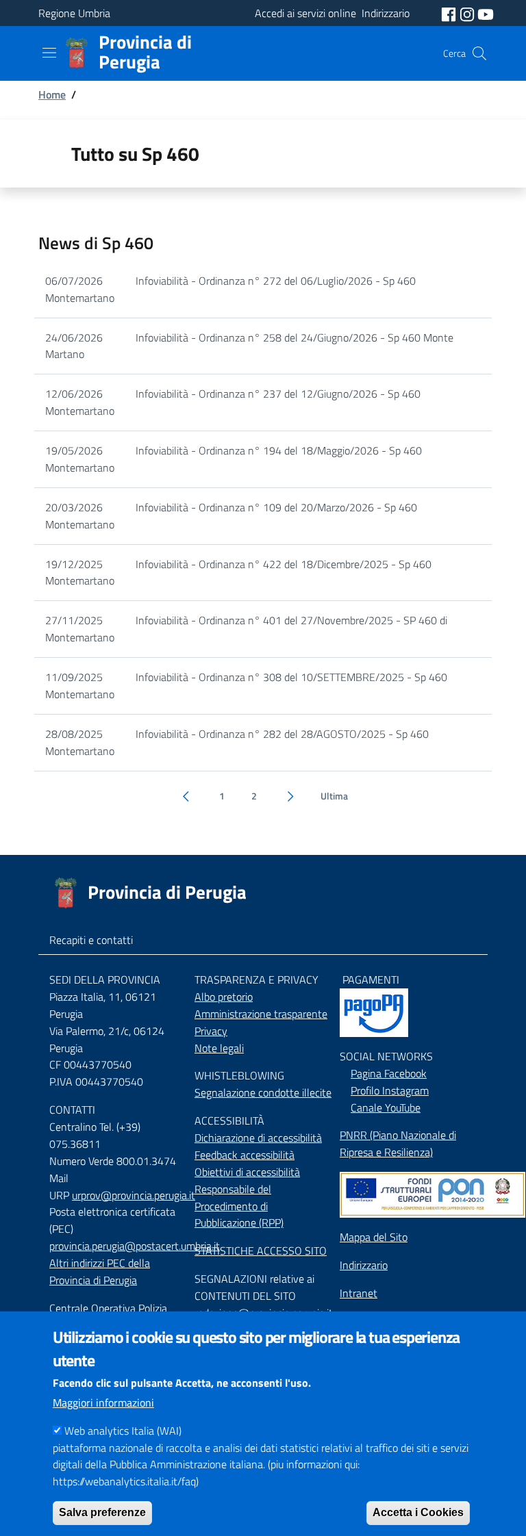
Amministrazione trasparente (261, 1014)
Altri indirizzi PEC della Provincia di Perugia (99, 1271)
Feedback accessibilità (245, 1155)
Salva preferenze (102, 1512)
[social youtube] (485, 13)
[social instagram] (468, 13)
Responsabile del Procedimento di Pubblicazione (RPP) (239, 1206)
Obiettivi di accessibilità (247, 1172)
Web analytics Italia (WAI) (122, 1430)
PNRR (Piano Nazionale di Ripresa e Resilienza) (398, 1143)
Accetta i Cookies (418, 1512)
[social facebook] (450, 13)
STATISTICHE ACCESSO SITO (261, 1250)
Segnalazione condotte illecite (263, 1092)
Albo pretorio (224, 996)
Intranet (358, 1293)
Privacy (211, 1031)
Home (52, 94)
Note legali (219, 1048)
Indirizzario (364, 1265)
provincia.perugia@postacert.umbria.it (134, 1246)
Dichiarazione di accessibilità (258, 1137)
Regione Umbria (74, 13)
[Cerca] (479, 53)
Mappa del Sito (374, 1237)
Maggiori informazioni (103, 1402)
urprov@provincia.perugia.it (133, 1195)
